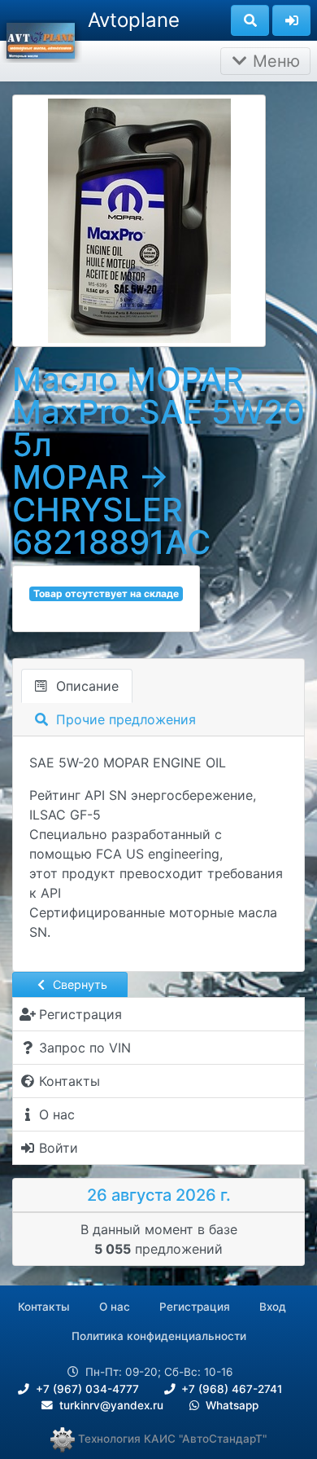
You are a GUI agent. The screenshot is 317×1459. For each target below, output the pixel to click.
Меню (274, 61)
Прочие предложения (124, 719)
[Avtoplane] (41, 39)
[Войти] (291, 20)
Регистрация (194, 1306)
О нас (114, 1306)
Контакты (44, 1306)
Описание (85, 686)
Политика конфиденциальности (159, 1336)
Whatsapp (230, 1405)
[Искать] (250, 20)
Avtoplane (134, 20)
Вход (272, 1306)
